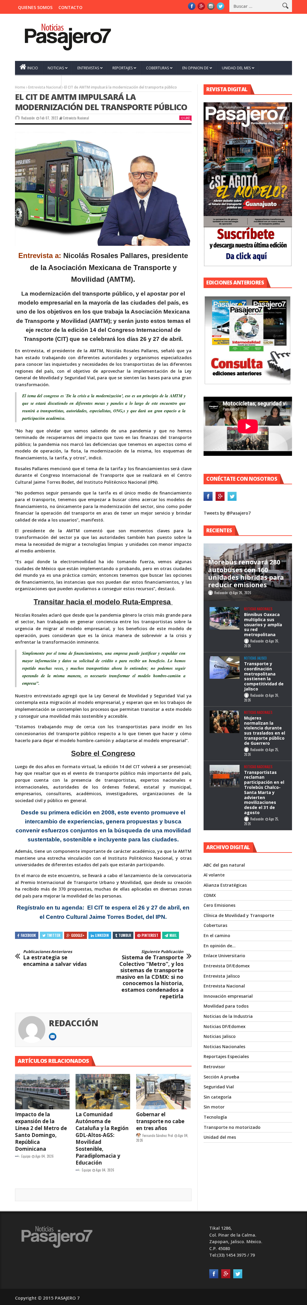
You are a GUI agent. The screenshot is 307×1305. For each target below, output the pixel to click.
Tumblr (124, 935)
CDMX (210, 895)
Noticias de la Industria (228, 1016)
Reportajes (122, 68)
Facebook (28, 935)
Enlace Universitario (224, 955)
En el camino (217, 935)
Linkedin (102, 935)
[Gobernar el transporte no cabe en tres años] (163, 1091)
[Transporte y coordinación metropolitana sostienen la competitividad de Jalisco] (225, 667)
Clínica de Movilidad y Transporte (239, 915)
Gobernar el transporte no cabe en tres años (160, 1121)
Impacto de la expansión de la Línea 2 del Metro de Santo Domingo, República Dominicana (41, 1131)
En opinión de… (220, 946)
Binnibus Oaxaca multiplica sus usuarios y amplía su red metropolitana (263, 624)
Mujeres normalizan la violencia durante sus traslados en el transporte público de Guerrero (264, 730)
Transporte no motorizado (232, 1127)
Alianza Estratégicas (225, 885)
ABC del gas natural (224, 865)
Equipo (25, 1156)
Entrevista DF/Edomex (227, 966)
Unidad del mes (220, 1137)
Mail (173, 935)
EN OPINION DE (195, 68)
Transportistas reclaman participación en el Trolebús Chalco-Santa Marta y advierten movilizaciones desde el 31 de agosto (264, 792)
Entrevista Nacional (76, 118)
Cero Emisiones (219, 905)
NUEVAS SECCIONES (36, 82)
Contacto (70, 7)
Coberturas (215, 925)
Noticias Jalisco (255, 658)
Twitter (53, 935)
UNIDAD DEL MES (236, 68)
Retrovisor (214, 1066)
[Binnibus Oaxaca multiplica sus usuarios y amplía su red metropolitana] (225, 618)
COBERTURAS (157, 68)
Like (187, 118)
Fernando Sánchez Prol (157, 1135)
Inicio (32, 68)
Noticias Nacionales (258, 609)
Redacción (28, 118)
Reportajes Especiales (226, 1056)
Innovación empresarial (228, 996)
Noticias (56, 68)
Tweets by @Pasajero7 (227, 513)
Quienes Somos (35, 7)
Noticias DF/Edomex (225, 1026)
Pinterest (150, 935)
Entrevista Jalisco (222, 976)
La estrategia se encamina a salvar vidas (55, 958)
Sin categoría (217, 1097)
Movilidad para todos (226, 1006)
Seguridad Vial (219, 1087)
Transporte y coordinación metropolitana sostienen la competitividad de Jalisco (264, 676)
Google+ (78, 935)
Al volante (214, 875)
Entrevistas (88, 68)
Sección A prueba (221, 1077)
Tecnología (215, 1117)
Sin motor (214, 1107)
